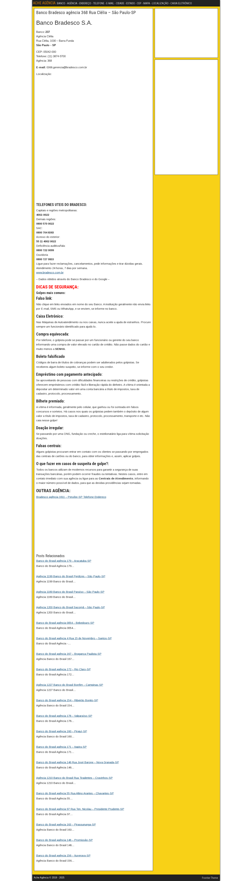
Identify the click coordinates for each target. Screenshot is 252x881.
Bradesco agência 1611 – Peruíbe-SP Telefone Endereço (71, 496)
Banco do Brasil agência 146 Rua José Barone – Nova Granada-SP (77, 762)
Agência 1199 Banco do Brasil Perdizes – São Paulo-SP (70, 576)
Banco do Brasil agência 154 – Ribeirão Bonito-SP (67, 700)
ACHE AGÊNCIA (44, 3)
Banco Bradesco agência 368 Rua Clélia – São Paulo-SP (86, 12)
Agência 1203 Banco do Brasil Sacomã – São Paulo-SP (70, 607)
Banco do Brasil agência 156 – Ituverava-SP (63, 855)
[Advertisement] (93, 527)
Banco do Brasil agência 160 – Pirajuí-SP (61, 731)
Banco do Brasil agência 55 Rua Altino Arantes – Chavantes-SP (75, 793)
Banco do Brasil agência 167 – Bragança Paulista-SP (68, 653)
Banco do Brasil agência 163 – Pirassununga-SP (66, 824)
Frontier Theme (210, 878)
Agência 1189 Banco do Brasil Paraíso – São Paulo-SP (70, 591)
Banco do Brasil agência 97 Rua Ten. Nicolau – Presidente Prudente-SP (80, 809)
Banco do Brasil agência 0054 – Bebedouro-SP (65, 622)
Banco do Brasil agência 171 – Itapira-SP (61, 746)
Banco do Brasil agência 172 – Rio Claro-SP (63, 669)
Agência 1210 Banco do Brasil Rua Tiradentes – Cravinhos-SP (74, 777)
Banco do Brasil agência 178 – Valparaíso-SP (64, 715)
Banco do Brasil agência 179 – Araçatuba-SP (63, 560)
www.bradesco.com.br (50, 272)
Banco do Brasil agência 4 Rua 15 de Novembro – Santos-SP (74, 638)
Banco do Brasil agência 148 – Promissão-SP (64, 840)
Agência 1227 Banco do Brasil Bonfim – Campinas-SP (69, 684)
